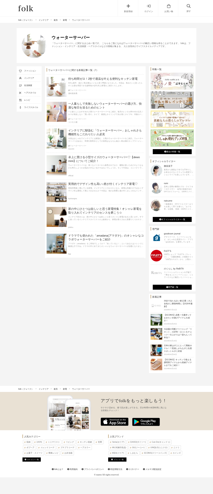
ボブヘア (30, 447)
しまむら (134, 453)
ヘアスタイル (30, 93)
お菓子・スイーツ (34, 453)
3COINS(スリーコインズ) (155, 453)
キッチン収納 (86, 442)
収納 (28, 442)
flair (69, 254)
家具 (56, 20)
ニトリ (176, 447)
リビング (70, 442)
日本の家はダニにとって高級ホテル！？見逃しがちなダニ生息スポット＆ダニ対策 (178, 348)
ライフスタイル (31, 107)
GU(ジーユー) (138, 447)
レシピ (27, 100)
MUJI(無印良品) (119, 447)
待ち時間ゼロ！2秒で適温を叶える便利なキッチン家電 (103, 78)
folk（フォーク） (25, 20)
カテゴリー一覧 (33, 459)
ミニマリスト (54, 442)
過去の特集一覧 (173, 151)
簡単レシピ (53, 453)
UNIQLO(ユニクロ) (158, 447)
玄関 (100, 442)
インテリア (44, 20)
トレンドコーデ (47, 447)
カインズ (177, 453)
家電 (65, 20)
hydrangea (72, 198)
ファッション (30, 71)
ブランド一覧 (119, 459)
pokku (70, 227)
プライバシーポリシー (94, 469)
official (70, 176)
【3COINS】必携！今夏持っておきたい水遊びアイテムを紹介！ (177, 318)
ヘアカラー (85, 447)
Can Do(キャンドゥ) (161, 442)
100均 (39, 442)
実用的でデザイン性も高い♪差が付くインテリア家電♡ (103, 184)
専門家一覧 (173, 287)
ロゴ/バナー (133, 469)
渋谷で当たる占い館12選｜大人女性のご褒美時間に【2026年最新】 (178, 304)
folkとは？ (58, 469)
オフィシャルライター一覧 (173, 219)
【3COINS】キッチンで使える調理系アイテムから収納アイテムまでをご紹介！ (178, 362)
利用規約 (73, 469)
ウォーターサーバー (78, 90)
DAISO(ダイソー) (138, 442)
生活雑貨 (28, 85)
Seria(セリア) (118, 442)
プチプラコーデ (67, 447)
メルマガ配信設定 (153, 469)
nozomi (71, 149)
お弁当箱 (68, 453)
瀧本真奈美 (72, 93)
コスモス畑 (72, 122)
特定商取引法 (116, 469)
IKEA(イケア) (118, 453)
